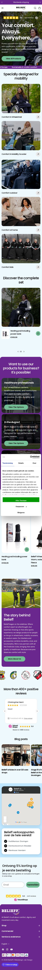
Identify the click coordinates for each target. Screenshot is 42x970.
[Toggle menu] (2, 8)
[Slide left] (18, 351)
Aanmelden (33, 885)
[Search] (35, 8)
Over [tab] (34, 463)
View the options (16, 407)
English (4, 944)
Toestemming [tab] (7, 463)
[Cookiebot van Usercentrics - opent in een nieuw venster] (30, 457)
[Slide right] (24, 351)
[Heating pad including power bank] (5, 334)
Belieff (10, 960)
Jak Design (28, 960)
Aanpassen (20, 506)
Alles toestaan (21, 500)
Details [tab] (21, 463)
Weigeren (21, 512)
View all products (13, 58)
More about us (14, 659)
